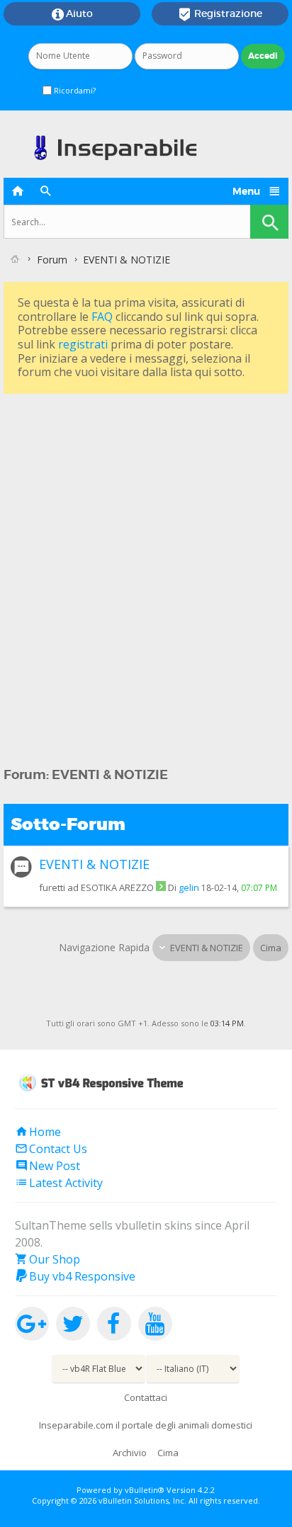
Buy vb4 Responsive (75, 1276)
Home (38, 1132)
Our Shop (47, 1259)
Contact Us (51, 1149)
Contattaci (145, 1397)
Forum (52, 259)
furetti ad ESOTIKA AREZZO (96, 887)
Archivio (130, 1452)
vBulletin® (144, 1490)
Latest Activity (59, 1183)
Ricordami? (74, 90)
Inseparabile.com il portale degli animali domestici (145, 1425)
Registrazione (220, 14)
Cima (270, 947)
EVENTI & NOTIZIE (94, 864)
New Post (47, 1166)
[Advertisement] (146, 543)
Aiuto (72, 14)
